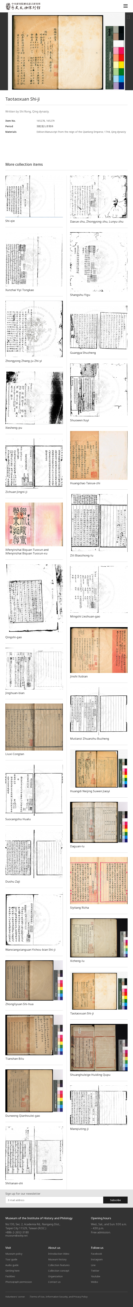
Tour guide (11, 1259)
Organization (55, 1276)
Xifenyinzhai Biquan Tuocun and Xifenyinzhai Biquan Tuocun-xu (27, 551)
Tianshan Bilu (14, 1059)
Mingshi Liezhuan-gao (85, 616)
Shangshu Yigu (80, 295)
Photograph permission (18, 1281)
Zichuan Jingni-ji (16, 492)
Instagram (97, 1259)
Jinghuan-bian (14, 693)
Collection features (59, 1265)
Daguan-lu (77, 846)
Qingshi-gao (13, 637)
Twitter (95, 1270)
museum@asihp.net (16, 1235)
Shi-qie (10, 221)
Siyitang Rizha (79, 908)
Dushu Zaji (12, 881)
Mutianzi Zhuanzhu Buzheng (89, 739)
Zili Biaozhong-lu (81, 555)
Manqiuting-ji (79, 1129)
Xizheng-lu (77, 961)
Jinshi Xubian (79, 676)
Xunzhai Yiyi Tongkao (19, 290)
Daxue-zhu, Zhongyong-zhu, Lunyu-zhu (96, 221)
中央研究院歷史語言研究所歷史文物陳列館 (22, 6)
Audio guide (12, 1265)
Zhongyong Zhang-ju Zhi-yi (23, 361)
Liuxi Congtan (14, 754)
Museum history (57, 1259)
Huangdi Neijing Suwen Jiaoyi (90, 791)
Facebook (96, 1253)
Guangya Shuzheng (83, 353)
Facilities (10, 1276)
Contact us (54, 1281)
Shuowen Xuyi (79, 420)
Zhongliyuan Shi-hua (19, 1004)
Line (93, 1265)
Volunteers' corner (15, 1296)
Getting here (12, 1270)
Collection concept (58, 1270)
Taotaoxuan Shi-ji (82, 1013)
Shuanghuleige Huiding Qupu (90, 1075)
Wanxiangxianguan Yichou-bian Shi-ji (30, 950)
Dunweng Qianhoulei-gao (22, 1116)
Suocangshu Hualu (18, 819)
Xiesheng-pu (13, 428)
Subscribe (115, 1200)
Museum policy (13, 1253)
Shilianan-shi (14, 1183)
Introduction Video (58, 1253)
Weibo (94, 1281)
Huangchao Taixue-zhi (85, 483)
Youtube (95, 1276)
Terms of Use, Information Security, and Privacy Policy (59, 1296)
